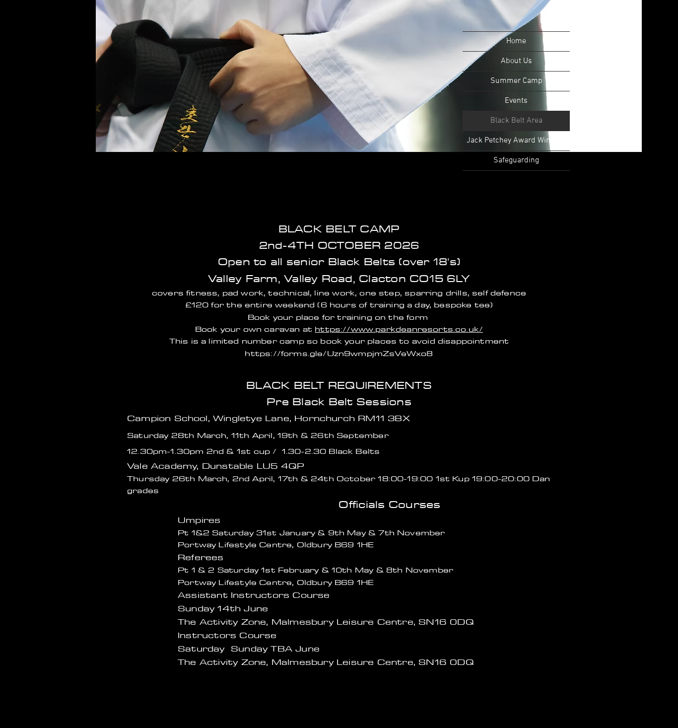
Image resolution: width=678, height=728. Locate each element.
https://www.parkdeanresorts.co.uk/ (399, 328)
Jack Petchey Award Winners (516, 141)
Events (516, 101)
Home (516, 41)
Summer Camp (516, 81)
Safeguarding (516, 160)
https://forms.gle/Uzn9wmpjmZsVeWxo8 (339, 353)
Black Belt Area (516, 121)
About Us (516, 61)
